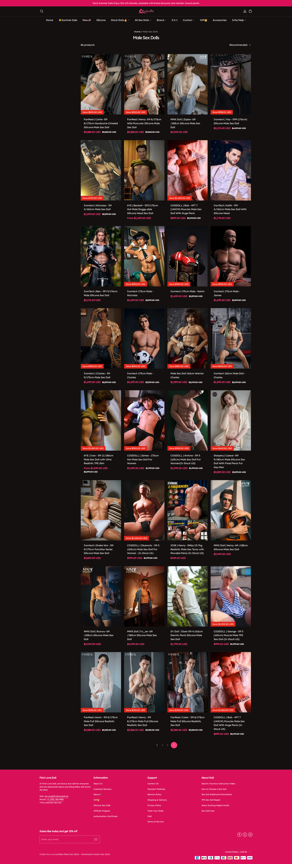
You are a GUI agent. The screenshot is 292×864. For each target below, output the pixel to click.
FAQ (149, 816)
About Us (98, 783)
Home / (138, 31)
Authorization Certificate (106, 816)
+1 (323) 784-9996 (55, 799)
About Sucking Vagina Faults (215, 805)
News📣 (97, 794)
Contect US (153, 783)
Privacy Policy (154, 805)
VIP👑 (96, 800)
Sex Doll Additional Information (217, 794)
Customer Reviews (102, 789)
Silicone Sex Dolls (102, 805)
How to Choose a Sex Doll (214, 789)
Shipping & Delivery (157, 800)
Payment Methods (156, 789)
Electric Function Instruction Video (218, 783)
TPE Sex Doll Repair (211, 800)
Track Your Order (156, 811)
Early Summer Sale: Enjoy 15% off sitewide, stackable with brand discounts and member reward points (146, 3)
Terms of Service (156, 821)
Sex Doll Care (208, 811)
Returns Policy (154, 794)
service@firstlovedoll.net (56, 796)
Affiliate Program (102, 811)
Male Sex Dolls (150, 31)
